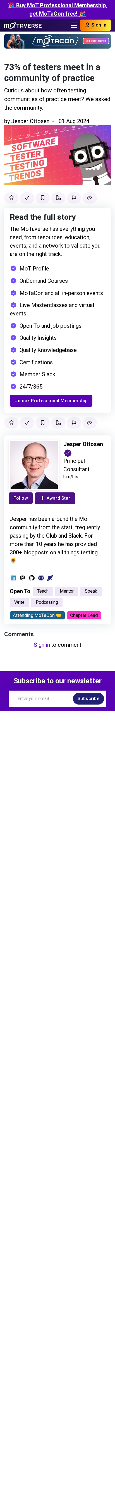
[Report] (74, 197)
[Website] (40, 578)
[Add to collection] (58, 197)
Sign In (98, 25)
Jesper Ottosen (30, 121)
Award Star (58, 498)
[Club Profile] (50, 578)
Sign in (42, 644)
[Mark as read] (27, 197)
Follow (20, 498)
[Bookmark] (42, 197)
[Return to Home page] (23, 25)
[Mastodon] (22, 578)
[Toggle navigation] (74, 25)
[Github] (31, 578)
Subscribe (89, 698)
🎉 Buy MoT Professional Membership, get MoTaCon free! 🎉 (57, 9)
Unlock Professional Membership (51, 400)
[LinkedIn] (13, 578)
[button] (89, 197)
